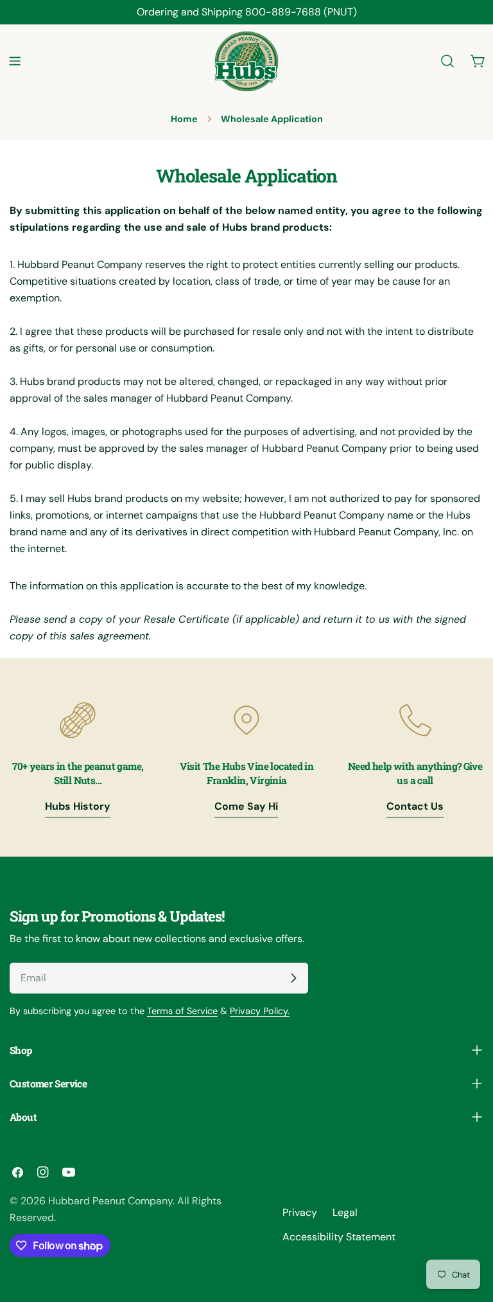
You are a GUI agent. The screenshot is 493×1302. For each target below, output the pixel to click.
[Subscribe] (293, 978)
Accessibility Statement (338, 1237)
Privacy (299, 1212)
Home (184, 119)
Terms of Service (182, 1011)
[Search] (447, 61)
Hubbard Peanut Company (110, 1201)
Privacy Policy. (260, 1011)
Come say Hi (246, 806)
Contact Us (415, 806)
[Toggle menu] (15, 61)
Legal (345, 1212)
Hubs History (77, 806)
